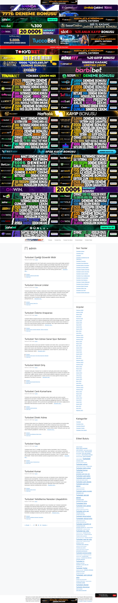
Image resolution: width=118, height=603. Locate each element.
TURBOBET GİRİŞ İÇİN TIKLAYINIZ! (59, 47)
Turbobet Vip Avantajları (82, 278)
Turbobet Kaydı (32, 443)
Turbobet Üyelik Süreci (80, 581)
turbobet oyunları (80, 543)
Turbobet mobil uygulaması (81, 535)
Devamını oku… (38, 298)
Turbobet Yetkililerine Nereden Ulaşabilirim (46, 499)
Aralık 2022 (79, 377)
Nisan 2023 (79, 368)
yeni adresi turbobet (81, 590)
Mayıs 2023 (79, 366)
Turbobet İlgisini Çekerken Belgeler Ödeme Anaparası (37, 329)
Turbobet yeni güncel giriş (84, 576)
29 (38, 525)
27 (34, 525)
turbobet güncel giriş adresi (80, 520)
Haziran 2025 (79, 318)
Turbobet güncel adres (80, 514)
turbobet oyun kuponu (86, 541)
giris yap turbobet (86, 453)
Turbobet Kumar (33, 471)
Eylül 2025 (78, 316)
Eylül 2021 (78, 408)
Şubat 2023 (79, 372)
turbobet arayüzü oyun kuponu (81, 466)
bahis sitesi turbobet (81, 448)
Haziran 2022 (79, 389)
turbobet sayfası (78, 556)
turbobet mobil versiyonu (80, 537)
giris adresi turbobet (80, 451)
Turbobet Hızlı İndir (81, 290)
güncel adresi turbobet (87, 454)
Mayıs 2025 (79, 320)
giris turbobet (78, 453)
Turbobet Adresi (80, 251)
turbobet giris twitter (81, 501)
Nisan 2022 (79, 393)
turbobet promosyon (81, 551)
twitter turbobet (79, 588)
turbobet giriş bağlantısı (80, 507)
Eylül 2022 (78, 383)
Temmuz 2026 (79, 310)
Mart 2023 (78, 370)
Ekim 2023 (78, 356)
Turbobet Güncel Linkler (37, 285)
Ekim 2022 (78, 381)
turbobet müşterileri (88, 537)
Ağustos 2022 (79, 385)
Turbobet (50, 240)
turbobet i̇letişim (90, 527)
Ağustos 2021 (79, 410)
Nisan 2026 (79, 314)
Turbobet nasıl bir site (84, 539)
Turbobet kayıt (79, 529)
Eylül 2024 (78, 333)
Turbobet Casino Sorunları (82, 271)
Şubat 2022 (79, 398)
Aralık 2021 (79, 402)
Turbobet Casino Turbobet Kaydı (32, 461)
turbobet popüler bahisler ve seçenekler (82, 549)
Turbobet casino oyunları (84, 491)
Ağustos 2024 (79, 335)
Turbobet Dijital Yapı (81, 288)
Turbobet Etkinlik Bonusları (82, 292)
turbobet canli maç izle (83, 474)
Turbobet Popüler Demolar (82, 269)
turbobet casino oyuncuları (80, 489)
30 (41, 525)
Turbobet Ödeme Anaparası (38, 313)
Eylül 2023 (78, 358)
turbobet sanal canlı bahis (87, 554)
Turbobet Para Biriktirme (82, 263)
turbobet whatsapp (88, 570)
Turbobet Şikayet (78, 240)
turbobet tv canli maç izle (82, 564)
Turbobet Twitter (88, 240)
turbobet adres (79, 460)
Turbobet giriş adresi (83, 506)
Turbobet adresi (81, 464)
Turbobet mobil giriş (88, 534)
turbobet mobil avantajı (79, 534)
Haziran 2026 (79, 312)
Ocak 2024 (79, 350)
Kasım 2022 (79, 379)
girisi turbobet (88, 451)
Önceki (27, 525)
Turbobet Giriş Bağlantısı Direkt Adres (33, 434)
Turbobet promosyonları (83, 553)
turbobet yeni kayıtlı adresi (81, 579)
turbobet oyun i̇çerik (79, 541)
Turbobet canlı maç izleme (82, 485)
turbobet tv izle (79, 566)
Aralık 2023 (79, 352)
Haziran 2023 (79, 364)
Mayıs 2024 (79, 341)
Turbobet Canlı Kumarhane (38, 391)
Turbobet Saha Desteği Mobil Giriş (33, 381)
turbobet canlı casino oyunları (82, 479)
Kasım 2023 (79, 354)
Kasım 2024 (79, 329)
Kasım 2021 (79, 404)
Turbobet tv (80, 561)
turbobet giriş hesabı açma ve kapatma (82, 509)
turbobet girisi (80, 499)
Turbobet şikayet (82, 585)
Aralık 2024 (79, 327)
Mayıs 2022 (79, 391)
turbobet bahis (89, 466)
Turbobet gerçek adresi (82, 496)
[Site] (29, 82)
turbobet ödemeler (88, 581)
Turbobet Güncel (80, 512)
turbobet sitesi (85, 556)
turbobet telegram (80, 559)
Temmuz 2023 (79, 362)
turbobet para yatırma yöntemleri (81, 546)
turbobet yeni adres (80, 571)
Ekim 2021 (78, 406)
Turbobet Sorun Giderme (82, 284)
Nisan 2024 (79, 343)
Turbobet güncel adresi (83, 516)
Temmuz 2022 (79, 387)
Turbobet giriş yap (82, 511)
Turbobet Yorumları (81, 261)
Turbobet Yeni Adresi (68, 240)
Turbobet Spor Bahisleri (86, 557)
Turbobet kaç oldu (82, 531)
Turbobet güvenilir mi (83, 524)
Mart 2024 (78, 345)
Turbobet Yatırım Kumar (31, 489)
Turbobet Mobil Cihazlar (82, 286)
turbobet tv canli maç (80, 563)
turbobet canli (79, 472)
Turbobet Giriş (58, 240)
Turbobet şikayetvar (83, 587)
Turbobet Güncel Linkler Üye (32, 303)
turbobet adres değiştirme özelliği (81, 462)
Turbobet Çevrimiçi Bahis (82, 267)
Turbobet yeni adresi (80, 573)
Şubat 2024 (79, 347)
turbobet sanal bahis (79, 554)
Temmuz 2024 (79, 337)
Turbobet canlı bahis (83, 476)
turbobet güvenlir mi (81, 527)
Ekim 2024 (78, 331)
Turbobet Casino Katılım (82, 273)
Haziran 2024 (79, 339)
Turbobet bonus (82, 470)
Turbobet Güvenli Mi (80, 525)
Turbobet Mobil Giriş (35, 365)
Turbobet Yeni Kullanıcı (81, 280)
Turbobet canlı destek (83, 482)
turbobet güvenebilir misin (81, 522)
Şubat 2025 (79, 322)
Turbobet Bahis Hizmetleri (82, 265)
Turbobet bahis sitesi (83, 468)
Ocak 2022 (79, 400)
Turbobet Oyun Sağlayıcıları (83, 275)
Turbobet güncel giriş (84, 518)
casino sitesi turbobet (88, 450)
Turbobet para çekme (81, 547)
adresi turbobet (79, 446)
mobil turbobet (79, 458)
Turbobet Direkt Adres (36, 417)
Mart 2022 (78, 395)
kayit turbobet (87, 456)
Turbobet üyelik (80, 582)
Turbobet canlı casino (83, 478)
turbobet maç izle (87, 532)
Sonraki (44, 525)
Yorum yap (28, 276)
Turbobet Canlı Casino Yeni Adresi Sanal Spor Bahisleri (37, 355)
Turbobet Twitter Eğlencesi (82, 282)
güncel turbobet (79, 456)
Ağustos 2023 (79, 360)
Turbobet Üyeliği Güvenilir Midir (40, 257)
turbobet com (80, 493)
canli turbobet (79, 450)
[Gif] (59, 114)
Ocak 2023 (79, 375)
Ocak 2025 (79, 324)
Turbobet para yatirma (82, 544)
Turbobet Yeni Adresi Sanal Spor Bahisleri (45, 339)
